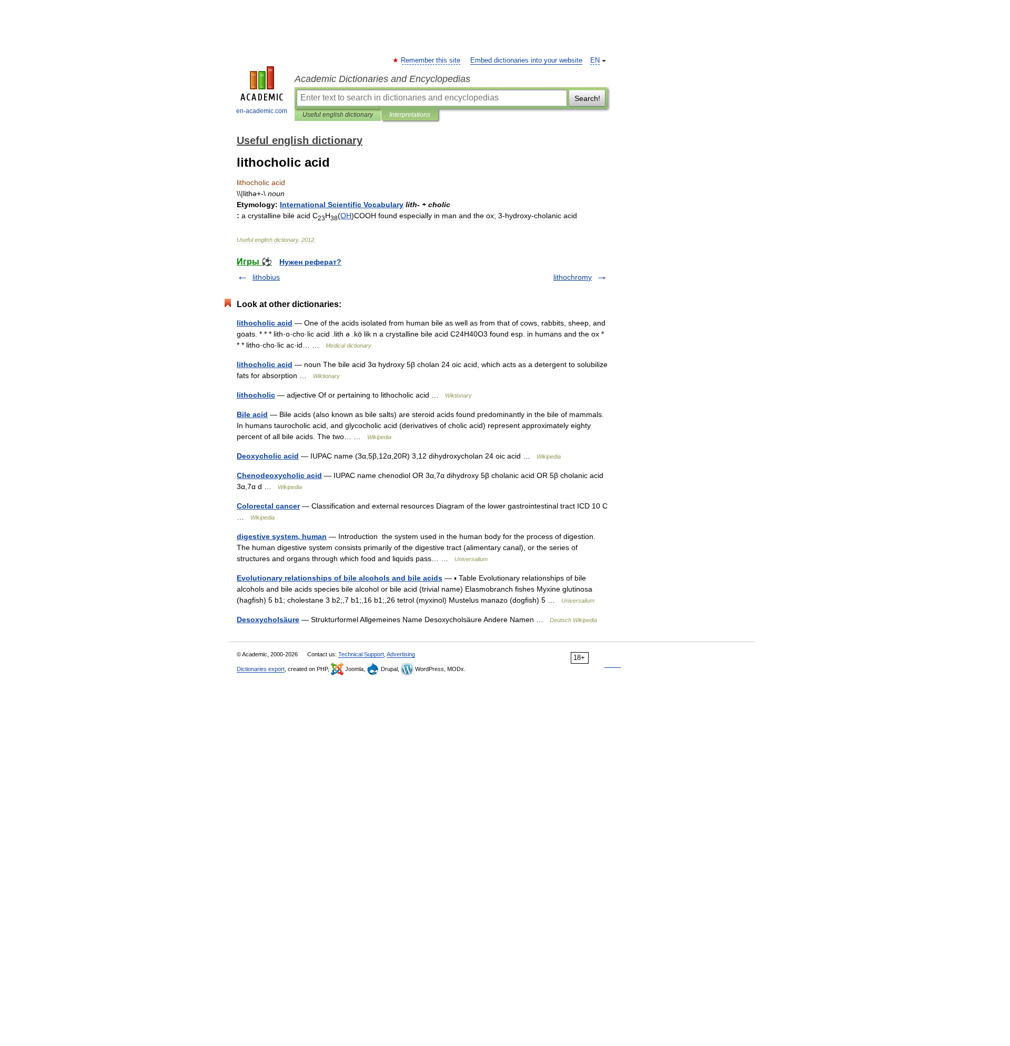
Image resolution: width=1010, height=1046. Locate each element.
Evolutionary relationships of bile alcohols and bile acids (339, 578)
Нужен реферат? (310, 262)
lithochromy (572, 277)
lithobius (266, 277)
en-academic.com (261, 111)
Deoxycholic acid (268, 456)
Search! (587, 98)
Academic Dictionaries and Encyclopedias (382, 79)
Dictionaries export (261, 669)
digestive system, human (282, 536)
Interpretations (409, 114)
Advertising (401, 654)
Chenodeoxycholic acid (279, 475)
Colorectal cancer (268, 506)
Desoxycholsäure (268, 619)
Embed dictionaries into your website (526, 60)
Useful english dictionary (337, 114)
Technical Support (361, 654)
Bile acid (252, 414)
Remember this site (431, 60)
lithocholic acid (264, 323)
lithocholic (256, 395)
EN (595, 60)
